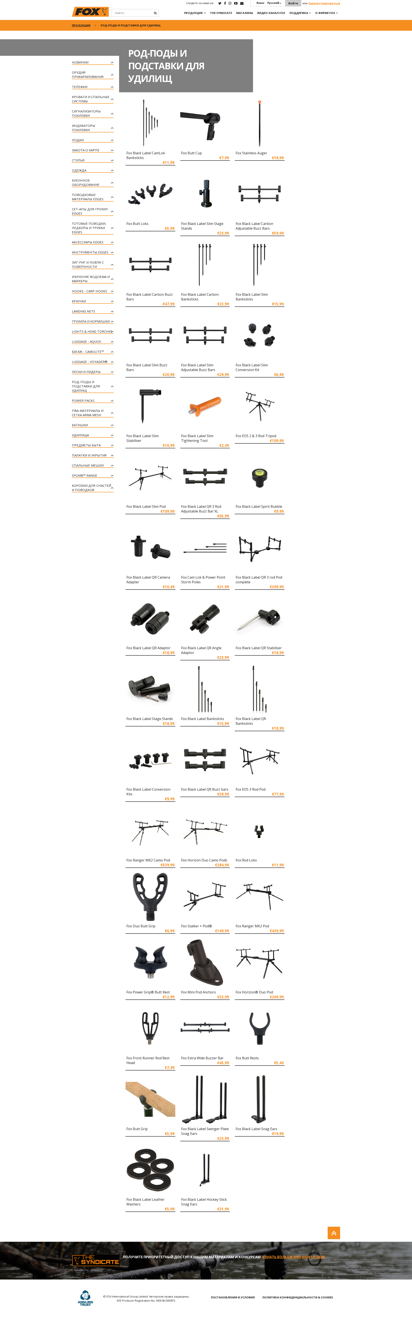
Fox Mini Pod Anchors (198, 992)
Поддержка (298, 13)
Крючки (79, 301)
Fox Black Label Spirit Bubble (259, 506)
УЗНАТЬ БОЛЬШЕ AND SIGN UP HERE (293, 1257)
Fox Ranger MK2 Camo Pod (148, 860)
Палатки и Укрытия (89, 455)
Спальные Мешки (88, 465)
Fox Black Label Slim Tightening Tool (197, 438)
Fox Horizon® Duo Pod (254, 992)
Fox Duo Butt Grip (140, 926)
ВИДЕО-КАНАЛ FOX (271, 13)
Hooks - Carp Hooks (89, 291)
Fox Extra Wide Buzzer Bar (202, 1058)
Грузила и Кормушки (91, 321)
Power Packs (83, 400)
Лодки (78, 140)
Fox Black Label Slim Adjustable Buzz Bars (198, 367)
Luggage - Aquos (86, 341)
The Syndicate (221, 13)
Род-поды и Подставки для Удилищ (86, 386)
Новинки (80, 62)
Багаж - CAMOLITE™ (88, 351)
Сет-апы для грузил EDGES (90, 211)
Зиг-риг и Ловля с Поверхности (88, 264)
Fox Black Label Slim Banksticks (252, 297)
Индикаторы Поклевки (83, 127)
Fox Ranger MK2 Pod (252, 926)
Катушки (80, 425)
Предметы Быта (86, 445)
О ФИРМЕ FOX (325, 13)
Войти (293, 3)
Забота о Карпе (85, 150)
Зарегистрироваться (324, 3)
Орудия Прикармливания (88, 74)
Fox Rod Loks (246, 860)
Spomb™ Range (84, 475)
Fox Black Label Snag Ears (256, 1128)
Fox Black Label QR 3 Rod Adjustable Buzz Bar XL (201, 509)
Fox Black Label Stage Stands (149, 718)
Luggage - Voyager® (90, 361)
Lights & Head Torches (92, 331)
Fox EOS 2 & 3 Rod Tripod (256, 436)
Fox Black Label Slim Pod (146, 506)
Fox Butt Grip (137, 1128)
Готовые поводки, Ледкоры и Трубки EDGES (89, 227)
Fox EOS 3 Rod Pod (250, 789)
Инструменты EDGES (90, 252)
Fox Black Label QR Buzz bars (204, 789)
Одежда (79, 170)
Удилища (80, 435)
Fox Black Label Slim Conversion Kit (252, 367)
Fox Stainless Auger (251, 153)
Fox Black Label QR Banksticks (251, 721)
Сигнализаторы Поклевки (86, 113)
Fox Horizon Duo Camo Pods (204, 860)
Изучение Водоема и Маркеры (91, 278)
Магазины (244, 13)
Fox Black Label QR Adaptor (148, 648)
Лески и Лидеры (86, 372)
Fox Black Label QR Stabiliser (259, 648)
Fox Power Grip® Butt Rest (148, 992)
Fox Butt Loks (137, 223)
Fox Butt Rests (247, 1058)
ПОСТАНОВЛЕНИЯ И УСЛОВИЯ (233, 1297)
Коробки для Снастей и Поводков (91, 487)
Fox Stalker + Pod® (196, 926)
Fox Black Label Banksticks (202, 718)
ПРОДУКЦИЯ (193, 13)
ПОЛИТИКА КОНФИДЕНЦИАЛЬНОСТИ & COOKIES (297, 1297)
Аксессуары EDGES (87, 242)
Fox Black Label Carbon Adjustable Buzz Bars (254, 226)
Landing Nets (83, 311)
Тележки (79, 87)
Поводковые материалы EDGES (87, 197)
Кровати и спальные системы (90, 99)
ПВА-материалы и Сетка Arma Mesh (87, 412)
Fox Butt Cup (191, 153)
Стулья (78, 160)
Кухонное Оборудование (85, 182)
